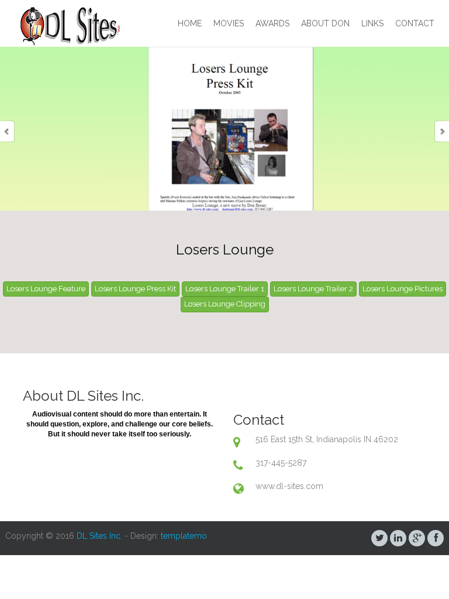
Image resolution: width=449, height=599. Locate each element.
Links (372, 23)
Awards (272, 23)
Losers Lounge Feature (45, 288)
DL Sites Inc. (99, 536)
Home (190, 23)
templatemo (184, 536)
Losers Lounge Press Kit (135, 288)
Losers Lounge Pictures (402, 288)
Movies (228, 23)
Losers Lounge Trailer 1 (224, 288)
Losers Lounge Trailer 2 (313, 288)
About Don (325, 23)
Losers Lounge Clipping (224, 304)
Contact (414, 23)
